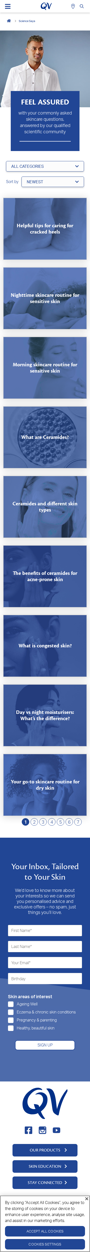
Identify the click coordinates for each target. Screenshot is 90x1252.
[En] (9, 21)
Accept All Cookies (45, 1231)
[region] (45, 1223)
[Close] (87, 1198)
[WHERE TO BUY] (73, 6)
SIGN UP (45, 1044)
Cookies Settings (44, 1244)
